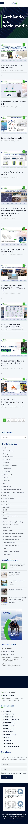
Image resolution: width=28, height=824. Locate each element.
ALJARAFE (9, 732)
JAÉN (7, 738)
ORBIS (5, 519)
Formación (14, 293)
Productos (6, 528)
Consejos (6, 463)
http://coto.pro (8, 654)
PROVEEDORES (8, 531)
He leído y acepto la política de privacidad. (14, 773)
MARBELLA (9, 726)
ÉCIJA (7, 711)
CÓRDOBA (8, 723)
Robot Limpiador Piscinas (11, 539)
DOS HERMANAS (11, 720)
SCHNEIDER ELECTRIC (10, 545)
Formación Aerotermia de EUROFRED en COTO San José (13, 288)
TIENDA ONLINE (11, 746)
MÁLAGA (8, 729)
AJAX (4, 448)
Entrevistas (6, 471)
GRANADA (8, 743)
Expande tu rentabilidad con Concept (12, 66)
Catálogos (13, 141)
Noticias (19, 141)
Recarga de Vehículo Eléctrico (13, 534)
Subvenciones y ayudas (11, 551)
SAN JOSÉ (8, 714)
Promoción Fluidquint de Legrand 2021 (12, 250)
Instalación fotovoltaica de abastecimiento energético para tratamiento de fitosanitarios (13, 212)
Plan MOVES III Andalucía (11, 525)
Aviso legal (19, 818)
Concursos (6, 460)
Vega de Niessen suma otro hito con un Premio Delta (17, 564)
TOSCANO (6, 554)
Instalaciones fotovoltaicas (12, 489)
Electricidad (7, 468)
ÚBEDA (7, 741)
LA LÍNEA (8, 717)
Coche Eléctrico (8, 457)
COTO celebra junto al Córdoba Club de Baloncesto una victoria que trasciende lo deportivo (18, 600)
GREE (4, 483)
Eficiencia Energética (10, 466)
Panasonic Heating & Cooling (13, 522)
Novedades (14, 177)
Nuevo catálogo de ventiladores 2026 (14, 573)
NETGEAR (6, 507)
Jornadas (19, 293)
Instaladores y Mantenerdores (13, 492)
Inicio (4, 30)
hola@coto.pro (8, 651)
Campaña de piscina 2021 (12, 138)
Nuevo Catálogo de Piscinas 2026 (17, 581)
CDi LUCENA (9, 735)
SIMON (5, 548)
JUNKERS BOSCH (9, 498)
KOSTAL (5, 501)
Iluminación (7, 486)
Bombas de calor (8, 451)
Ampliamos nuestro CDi (15, 589)
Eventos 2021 (7, 474)
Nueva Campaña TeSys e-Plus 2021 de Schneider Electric (13, 363)
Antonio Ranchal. (20, 816)
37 (19, 420)
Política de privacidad (9, 818)
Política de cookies (14, 821)
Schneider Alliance (9, 542)
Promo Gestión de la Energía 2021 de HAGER (12, 325)
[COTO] (14, 3)
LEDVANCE (6, 504)
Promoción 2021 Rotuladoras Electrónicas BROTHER (12, 401)
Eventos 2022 (7, 477)
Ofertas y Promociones (17, 70)
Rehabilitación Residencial (12, 536)
